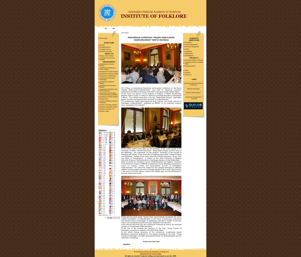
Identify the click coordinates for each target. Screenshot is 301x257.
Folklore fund (104, 99)
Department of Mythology (108, 76)
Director (102, 45)
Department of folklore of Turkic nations (107, 68)
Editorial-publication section (109, 107)
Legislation (188, 51)
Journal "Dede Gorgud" (193, 93)
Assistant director (105, 47)
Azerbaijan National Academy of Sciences (193, 84)
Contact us (188, 75)
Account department (191, 44)
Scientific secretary (106, 51)
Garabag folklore (190, 66)
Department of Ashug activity (109, 74)
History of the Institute (106, 56)
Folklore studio (104, 111)
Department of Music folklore (109, 97)
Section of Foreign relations (108, 105)
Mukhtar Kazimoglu (193, 89)
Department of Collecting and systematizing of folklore (109, 94)
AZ (106, 28)
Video (187, 70)
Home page (103, 38)
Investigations (189, 55)
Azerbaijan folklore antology (194, 60)
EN (114, 28)
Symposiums (189, 53)
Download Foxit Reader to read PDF (194, 98)
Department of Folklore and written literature (108, 90)
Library (187, 49)
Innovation (188, 42)
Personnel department (192, 47)
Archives (187, 72)
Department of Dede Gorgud (109, 71)
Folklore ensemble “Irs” (107, 109)
